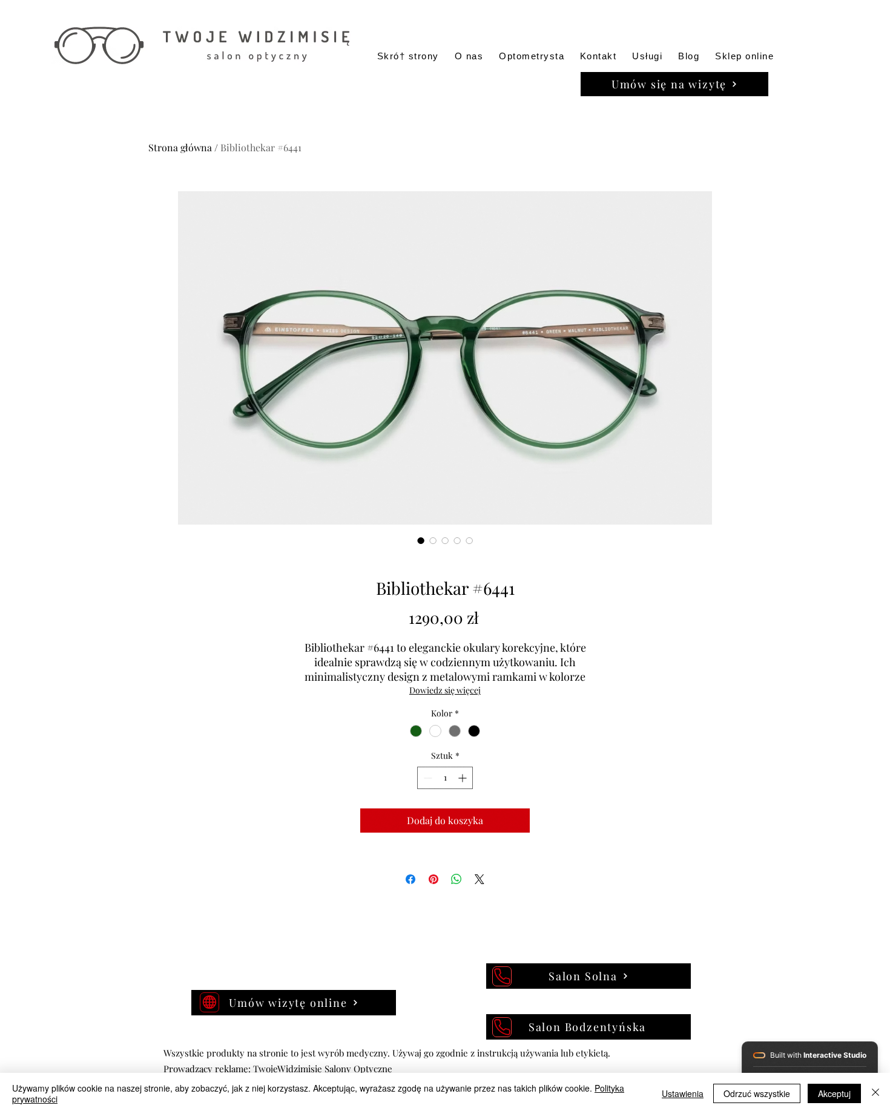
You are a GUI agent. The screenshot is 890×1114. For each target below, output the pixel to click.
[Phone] (502, 976)
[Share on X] (479, 879)
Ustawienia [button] (683, 1093)
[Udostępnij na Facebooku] (410, 879)
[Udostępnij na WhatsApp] (456, 879)
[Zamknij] (875, 1093)
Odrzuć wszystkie (757, 1093)
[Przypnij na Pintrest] (433, 879)
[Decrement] (426, 777)
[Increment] (463, 777)
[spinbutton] (445, 777)
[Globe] (209, 1002)
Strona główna (180, 147)
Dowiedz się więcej (445, 690)
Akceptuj (834, 1093)
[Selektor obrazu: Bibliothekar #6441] (421, 540)
